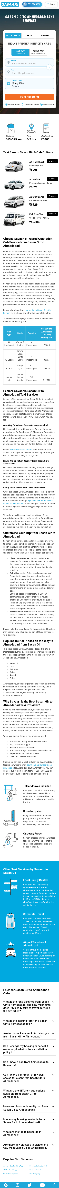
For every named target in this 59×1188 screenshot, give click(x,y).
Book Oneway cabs (10, 1174)
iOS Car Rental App (10, 1170)
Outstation (13, 35)
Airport (46, 35)
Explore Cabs (29, 97)
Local (29, 35)
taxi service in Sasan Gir (21, 449)
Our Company (35, 1174)
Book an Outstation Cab (39, 1166)
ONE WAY (20, 52)
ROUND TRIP (38, 52)
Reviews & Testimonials (38, 1170)
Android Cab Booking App (13, 1166)
